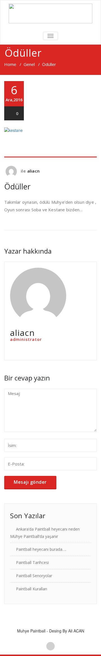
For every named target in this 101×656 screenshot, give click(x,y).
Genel (29, 64)
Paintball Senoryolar (34, 575)
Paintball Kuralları (31, 588)
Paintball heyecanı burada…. (41, 549)
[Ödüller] (50, 142)
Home (10, 64)
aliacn (33, 171)
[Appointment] (50, 13)
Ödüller (17, 186)
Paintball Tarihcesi (32, 562)
